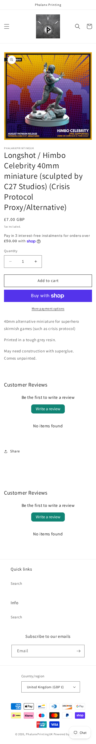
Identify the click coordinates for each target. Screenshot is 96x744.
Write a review (48, 409)
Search (16, 583)
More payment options (48, 309)
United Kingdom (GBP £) (45, 687)
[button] (7, 26)
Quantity (10, 251)
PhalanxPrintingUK (39, 734)
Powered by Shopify (67, 734)
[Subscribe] (78, 651)
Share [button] (15, 451)
